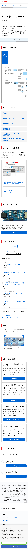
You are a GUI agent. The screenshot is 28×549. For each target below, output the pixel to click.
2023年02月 (7, 278)
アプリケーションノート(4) (14, 253)
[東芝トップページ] (4, 1)
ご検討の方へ (24, 39)
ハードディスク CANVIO (11, 517)
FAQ (16, 476)
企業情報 (7, 520)
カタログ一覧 (6, 315)
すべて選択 (13, 246)
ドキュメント (6, 39)
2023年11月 (6, 297)
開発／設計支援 (17, 39)
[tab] (4, 57)
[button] (26, 1)
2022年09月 (7, 268)
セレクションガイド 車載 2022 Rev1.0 (13, 264)
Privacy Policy (8, 540)
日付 (22, 258)
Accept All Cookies (14, 546)
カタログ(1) (17, 251)
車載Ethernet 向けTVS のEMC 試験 (12, 293)
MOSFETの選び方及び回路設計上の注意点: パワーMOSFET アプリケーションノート (14, 283)
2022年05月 (7, 307)
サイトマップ (23, 508)
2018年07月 (6, 288)
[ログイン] (25, 501)
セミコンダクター (9, 5)
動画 (11, 39)
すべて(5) (9, 251)
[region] (14, 537)
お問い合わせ (16, 466)
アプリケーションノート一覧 (10, 317)
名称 (3, 258)
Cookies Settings (14, 543)
